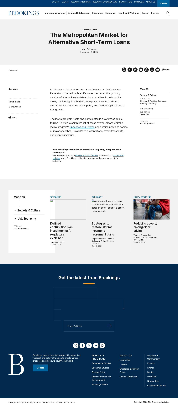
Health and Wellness (128, 13)
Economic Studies (100, 367)
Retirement (144, 114)
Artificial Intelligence (79, 13)
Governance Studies (101, 363)
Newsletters (125, 2)
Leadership (125, 360)
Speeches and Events (82, 127)
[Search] (168, 13)
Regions (155, 13)
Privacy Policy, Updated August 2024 (24, 402)
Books (150, 372)
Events (65, 2)
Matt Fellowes (89, 49)
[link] (28, 210)
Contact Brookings (128, 376)
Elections (110, 13)
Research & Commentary (105, 2)
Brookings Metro (147, 123)
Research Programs (81, 2)
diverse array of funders (86, 155)
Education (97, 13)
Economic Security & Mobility (153, 102)
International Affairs (55, 13)
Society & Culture (148, 95)
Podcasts (151, 376)
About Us (150, 2)
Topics (145, 13)
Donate (163, 3)
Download (16, 106)
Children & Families (148, 101)
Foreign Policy (98, 372)
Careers (123, 364)
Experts (56, 2)
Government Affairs (156, 385)
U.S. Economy (146, 108)
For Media (139, 2)
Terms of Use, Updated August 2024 (59, 402)
